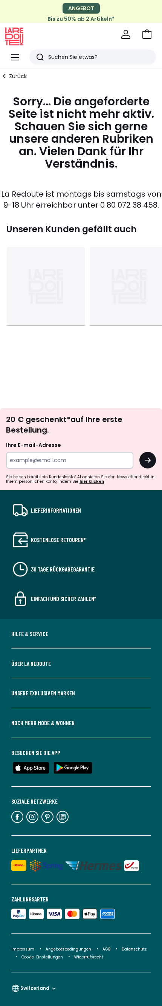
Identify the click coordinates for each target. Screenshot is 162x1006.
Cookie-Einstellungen (42, 957)
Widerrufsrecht (88, 957)
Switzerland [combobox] (34, 988)
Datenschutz (134, 949)
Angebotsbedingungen (68, 949)
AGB (107, 949)
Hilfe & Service (29, 633)
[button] (147, 34)
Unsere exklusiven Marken (43, 693)
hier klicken (91, 481)
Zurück (18, 76)
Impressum (22, 949)
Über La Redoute (31, 663)
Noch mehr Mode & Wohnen (43, 722)
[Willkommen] (126, 34)
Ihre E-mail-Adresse (33, 445)
